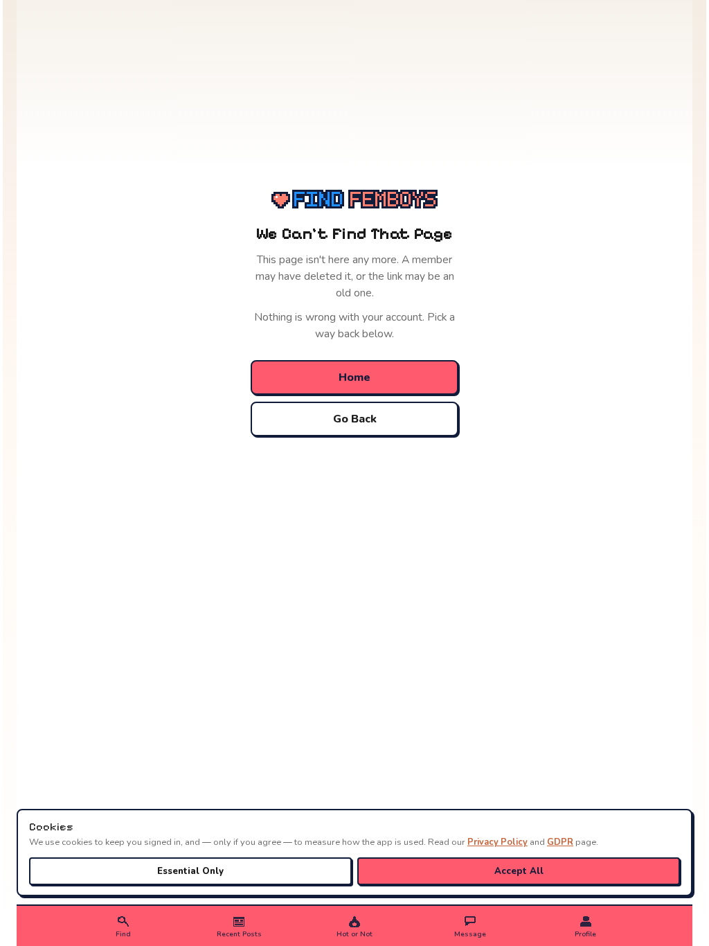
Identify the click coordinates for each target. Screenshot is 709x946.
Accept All (519, 871)
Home (354, 377)
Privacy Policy (497, 842)
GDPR (560, 842)
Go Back (355, 419)
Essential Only (190, 871)
